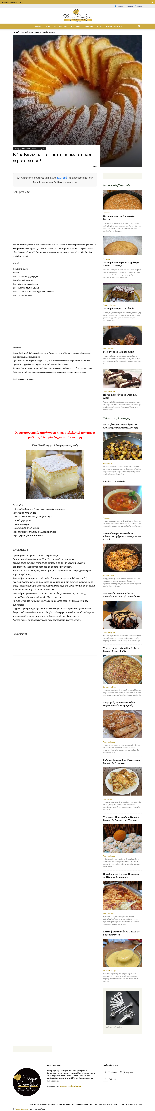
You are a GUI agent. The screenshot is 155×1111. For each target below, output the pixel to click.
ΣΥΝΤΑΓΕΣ (36, 26)
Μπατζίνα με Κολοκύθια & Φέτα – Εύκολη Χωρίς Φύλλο (122, 650)
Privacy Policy (103, 1104)
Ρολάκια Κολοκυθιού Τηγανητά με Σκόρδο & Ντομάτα (122, 761)
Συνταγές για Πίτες (109, 687)
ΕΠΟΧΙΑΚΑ (88, 26)
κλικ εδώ (62, 177)
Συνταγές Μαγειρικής (30, 32)
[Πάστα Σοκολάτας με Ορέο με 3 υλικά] (122, 378)
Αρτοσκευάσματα (109, 742)
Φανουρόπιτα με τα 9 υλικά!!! (119, 308)
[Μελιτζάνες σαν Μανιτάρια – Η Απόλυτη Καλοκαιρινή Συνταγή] (122, 446)
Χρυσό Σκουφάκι (21, 1109)
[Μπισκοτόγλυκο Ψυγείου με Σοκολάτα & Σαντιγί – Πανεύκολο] (122, 615)
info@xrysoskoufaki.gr (70, 1086)
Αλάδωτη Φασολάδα (114, 481)
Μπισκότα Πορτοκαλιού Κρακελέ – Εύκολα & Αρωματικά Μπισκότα (122, 819)
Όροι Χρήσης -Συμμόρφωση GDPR (75, 1104)
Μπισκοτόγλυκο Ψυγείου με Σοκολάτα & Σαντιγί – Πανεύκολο (121, 595)
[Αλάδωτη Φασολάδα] (122, 500)
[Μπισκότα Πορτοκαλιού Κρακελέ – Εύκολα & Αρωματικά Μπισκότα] (122, 838)
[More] (59, 650)
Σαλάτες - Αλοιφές (109, 970)
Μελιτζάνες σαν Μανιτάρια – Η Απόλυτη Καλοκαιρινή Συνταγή (120, 426)
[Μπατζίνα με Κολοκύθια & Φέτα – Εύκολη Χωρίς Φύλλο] (122, 669)
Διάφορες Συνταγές (109, 305)
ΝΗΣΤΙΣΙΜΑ (76, 26)
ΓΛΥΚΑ (47, 26)
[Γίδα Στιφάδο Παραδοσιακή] (122, 335)
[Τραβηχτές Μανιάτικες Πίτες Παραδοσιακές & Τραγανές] (122, 724)
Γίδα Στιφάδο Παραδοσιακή (118, 351)
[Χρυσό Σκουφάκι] (77, 15)
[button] (139, 26)
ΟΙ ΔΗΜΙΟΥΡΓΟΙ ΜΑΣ (114, 26)
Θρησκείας (106, 213)
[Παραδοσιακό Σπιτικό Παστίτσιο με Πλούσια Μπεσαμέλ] (122, 895)
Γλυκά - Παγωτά (38, 148)
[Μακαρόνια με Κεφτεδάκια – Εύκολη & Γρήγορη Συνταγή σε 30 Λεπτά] (122, 558)
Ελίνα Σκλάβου (108, 348)
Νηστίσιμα (106, 518)
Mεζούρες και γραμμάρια (128, 1104)
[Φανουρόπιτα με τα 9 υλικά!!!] (122, 292)
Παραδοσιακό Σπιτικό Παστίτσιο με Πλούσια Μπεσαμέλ (121, 876)
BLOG (99, 26)
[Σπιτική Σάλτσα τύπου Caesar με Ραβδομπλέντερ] (122, 953)
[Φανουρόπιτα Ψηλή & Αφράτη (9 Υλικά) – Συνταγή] (122, 246)
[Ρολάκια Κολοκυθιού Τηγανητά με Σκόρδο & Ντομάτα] (122, 781)
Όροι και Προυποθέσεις (42, 1104)
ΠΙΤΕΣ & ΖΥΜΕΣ (60, 26)
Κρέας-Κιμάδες (108, 575)
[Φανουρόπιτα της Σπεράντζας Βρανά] (122, 200)
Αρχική (16, 32)
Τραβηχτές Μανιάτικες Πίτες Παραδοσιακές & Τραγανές (119, 704)
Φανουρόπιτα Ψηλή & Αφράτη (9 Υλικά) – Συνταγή (121, 264)
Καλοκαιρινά (107, 463)
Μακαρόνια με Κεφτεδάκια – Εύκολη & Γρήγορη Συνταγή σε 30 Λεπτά (122, 536)
